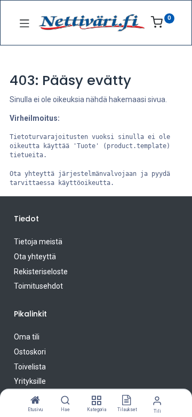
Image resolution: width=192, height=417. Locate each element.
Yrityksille (30, 381)
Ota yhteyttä (35, 256)
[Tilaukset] (126, 401)
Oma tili (26, 337)
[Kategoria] (96, 401)
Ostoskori (30, 352)
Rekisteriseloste (41, 271)
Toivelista (30, 366)
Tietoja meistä (38, 241)
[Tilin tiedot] (157, 401)
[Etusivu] (35, 401)
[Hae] (65, 401)
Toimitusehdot (38, 286)
